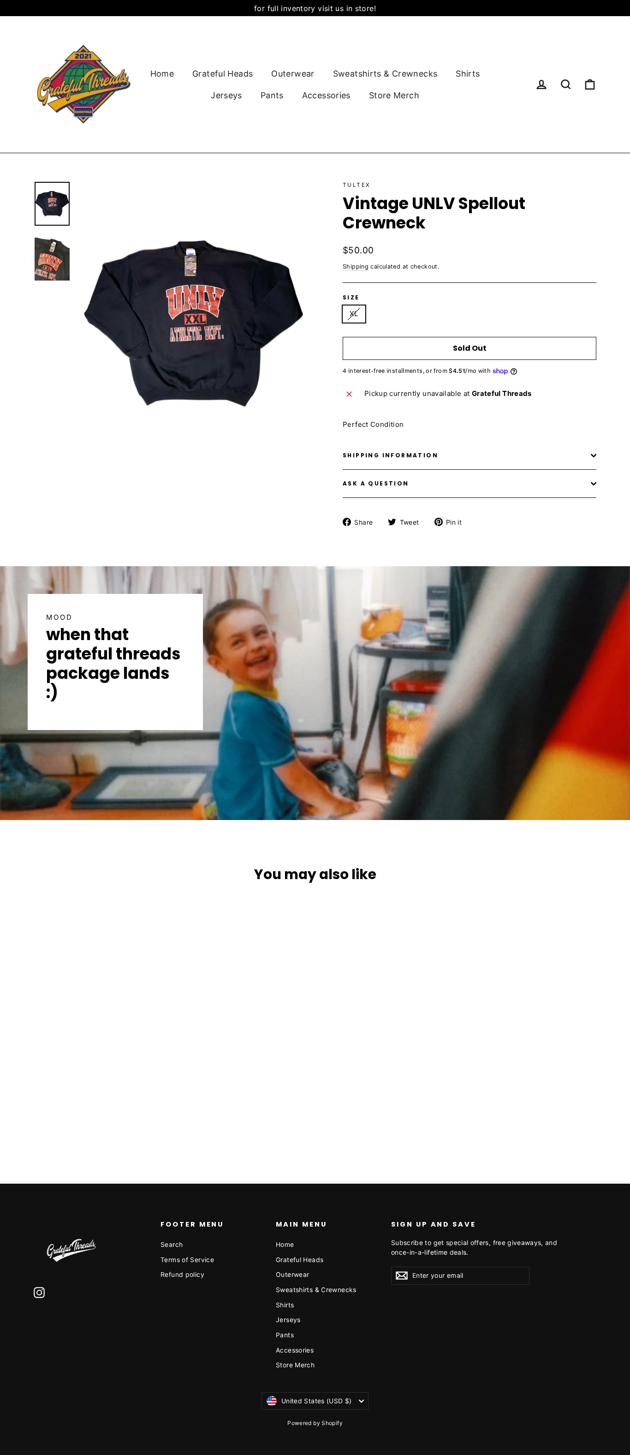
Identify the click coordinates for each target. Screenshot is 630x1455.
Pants (272, 95)
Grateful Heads (222, 73)
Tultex (356, 184)
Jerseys (226, 95)
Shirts (468, 73)
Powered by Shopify (315, 1422)
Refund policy (182, 1274)
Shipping (355, 266)
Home (162, 73)
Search (171, 1244)
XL (354, 313)
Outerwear (292, 73)
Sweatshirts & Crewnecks (385, 73)
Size (351, 297)
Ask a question (376, 483)
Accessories (326, 95)
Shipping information (390, 455)
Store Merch (394, 95)
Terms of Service (187, 1259)
